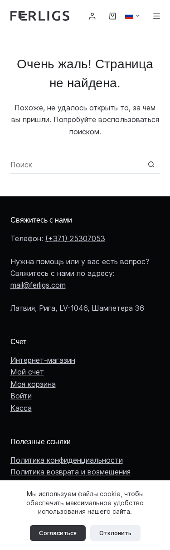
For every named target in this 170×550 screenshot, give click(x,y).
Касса (21, 407)
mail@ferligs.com (38, 284)
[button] (132, 16)
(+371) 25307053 (75, 238)
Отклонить (115, 532)
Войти (21, 395)
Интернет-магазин (42, 360)
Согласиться (58, 532)
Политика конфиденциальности (66, 460)
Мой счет (27, 371)
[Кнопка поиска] (151, 164)
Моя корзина (33, 384)
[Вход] (92, 16)
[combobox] (76, 165)
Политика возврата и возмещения (70, 471)
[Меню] (156, 16)
